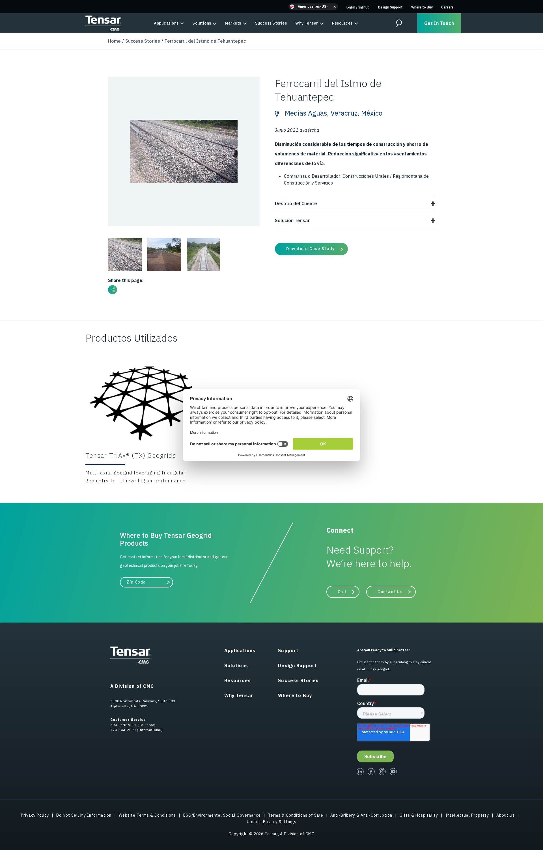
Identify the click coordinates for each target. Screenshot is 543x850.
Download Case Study (310, 248)
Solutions (201, 23)
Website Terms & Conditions (147, 815)
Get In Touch (439, 23)
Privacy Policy (35, 815)
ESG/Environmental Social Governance (222, 815)
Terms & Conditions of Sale (295, 815)
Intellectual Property (467, 815)
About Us (505, 815)
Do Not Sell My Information (83, 815)
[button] (313, 6)
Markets (233, 23)
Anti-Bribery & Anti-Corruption (361, 815)
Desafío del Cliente (296, 203)
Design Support (390, 7)
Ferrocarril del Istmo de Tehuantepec (205, 41)
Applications (166, 23)
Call (342, 591)
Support (288, 650)
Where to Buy (422, 7)
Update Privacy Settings (271, 821)
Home (114, 41)
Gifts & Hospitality (419, 815)
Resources (342, 23)
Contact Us (390, 591)
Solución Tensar (292, 220)
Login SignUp (358, 7)
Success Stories (271, 23)
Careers (447, 7)
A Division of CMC (132, 686)
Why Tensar (306, 23)
